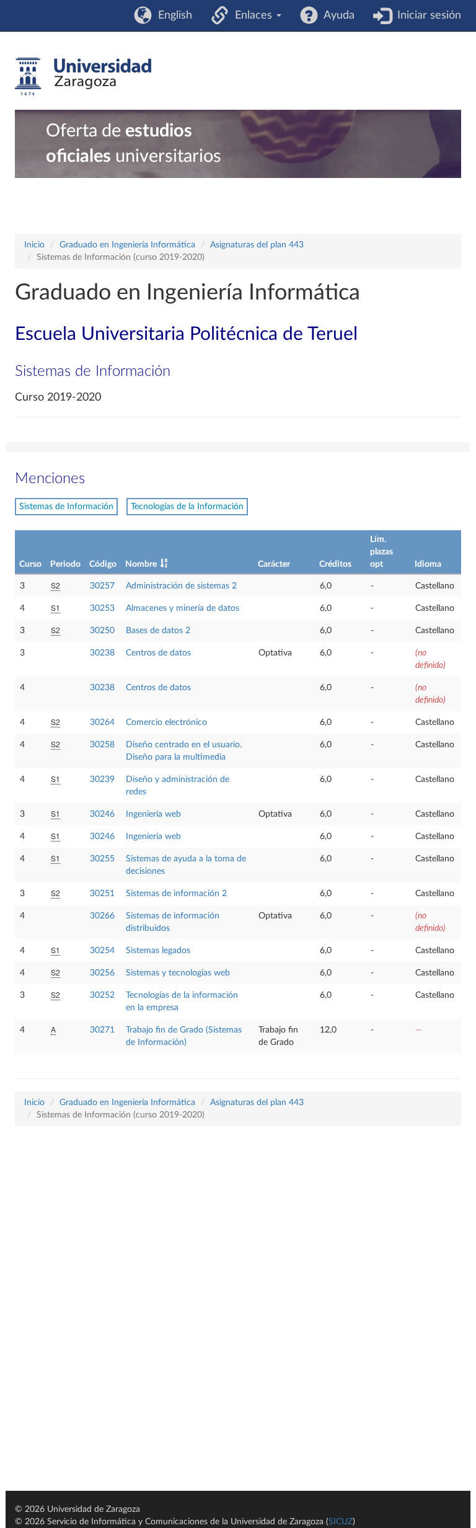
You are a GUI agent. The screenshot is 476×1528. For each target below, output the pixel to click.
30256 (102, 973)
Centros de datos (158, 653)
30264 (102, 722)
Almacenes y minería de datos (182, 608)
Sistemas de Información (66, 506)
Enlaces (252, 15)
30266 (102, 916)
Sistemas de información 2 (176, 893)
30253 (102, 608)
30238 (102, 653)
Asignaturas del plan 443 (257, 245)
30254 (102, 950)
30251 (102, 893)
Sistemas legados (158, 950)
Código (103, 564)
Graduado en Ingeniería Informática (127, 245)
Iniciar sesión (426, 15)
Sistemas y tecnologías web (178, 973)
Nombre (141, 564)
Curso (30, 564)
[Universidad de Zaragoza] (83, 77)
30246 (102, 814)
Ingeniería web (153, 814)
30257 (102, 586)
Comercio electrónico (166, 722)
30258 (102, 744)
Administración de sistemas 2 (181, 586)
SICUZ (340, 1521)
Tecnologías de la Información (187, 506)
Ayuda (336, 15)
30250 (102, 630)
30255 (102, 859)
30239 (102, 779)
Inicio (34, 245)
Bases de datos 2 (158, 630)
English (172, 15)
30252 (102, 995)
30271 (102, 1030)
